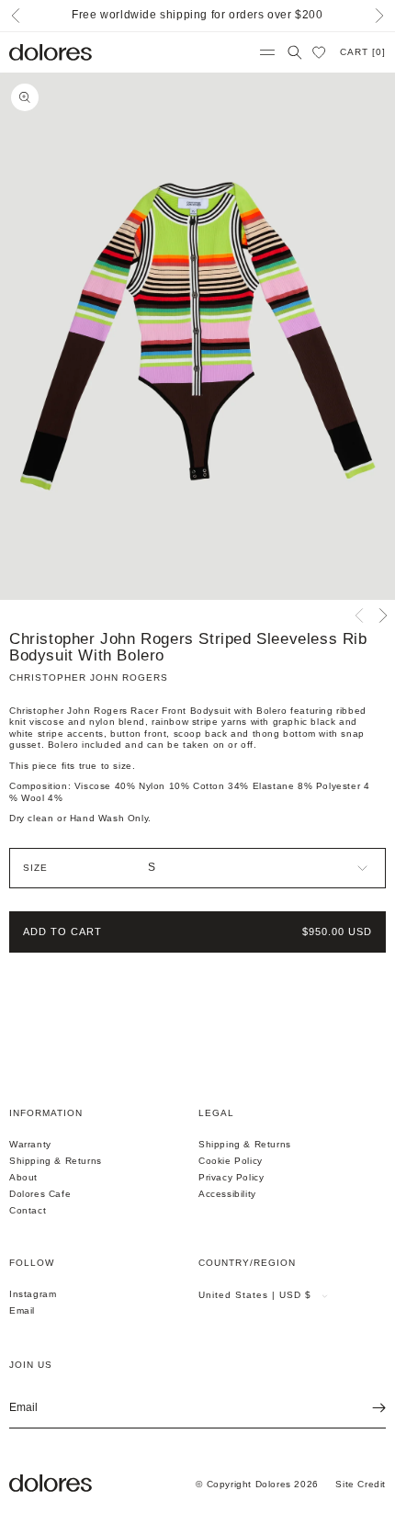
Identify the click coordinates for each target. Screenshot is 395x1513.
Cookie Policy (230, 1161)
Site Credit (360, 1484)
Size (35, 868)
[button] (267, 52)
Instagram (32, 1294)
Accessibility (227, 1194)
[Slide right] (383, 615)
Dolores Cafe (40, 1194)
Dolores (273, 1484)
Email (22, 1310)
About (23, 1177)
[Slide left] (359, 615)
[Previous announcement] (15, 15)
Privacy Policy (231, 1177)
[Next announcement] (379, 15)
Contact (27, 1210)
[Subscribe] (365, 1408)
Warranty (30, 1144)
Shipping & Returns (55, 1161)
